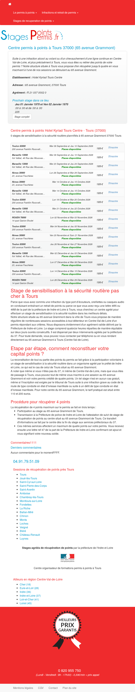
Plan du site (69, 688)
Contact (53, 688)
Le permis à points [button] (24, 12)
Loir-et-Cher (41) (29, 599)
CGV (41, 688)
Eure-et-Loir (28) (29, 588)
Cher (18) (25, 584)
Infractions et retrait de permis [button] (59, 12)
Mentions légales (23, 688)
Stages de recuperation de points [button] (32, 21)
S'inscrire (113, 147)
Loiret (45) (26, 603)
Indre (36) (25, 592)
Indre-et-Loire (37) (30, 595)
